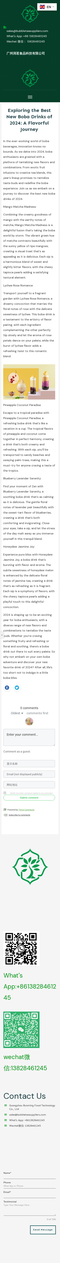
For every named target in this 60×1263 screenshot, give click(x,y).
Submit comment (29, 797)
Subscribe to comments (19, 815)
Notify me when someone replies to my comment (31, 793)
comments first (37, 713)
